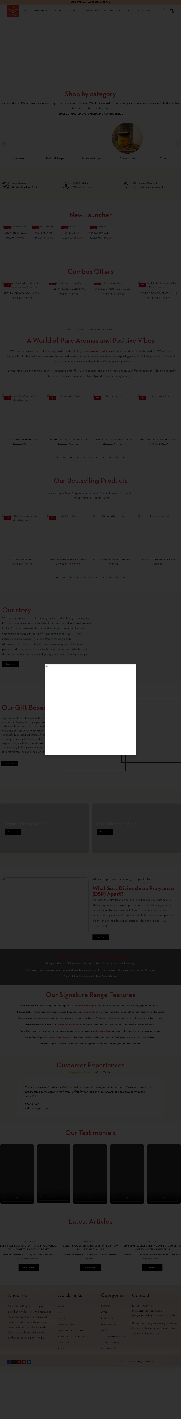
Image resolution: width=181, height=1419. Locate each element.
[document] (90, 709)
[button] (131, 670)
